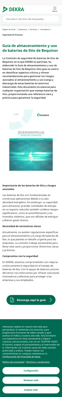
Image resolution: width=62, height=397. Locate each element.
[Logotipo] (14, 9)
